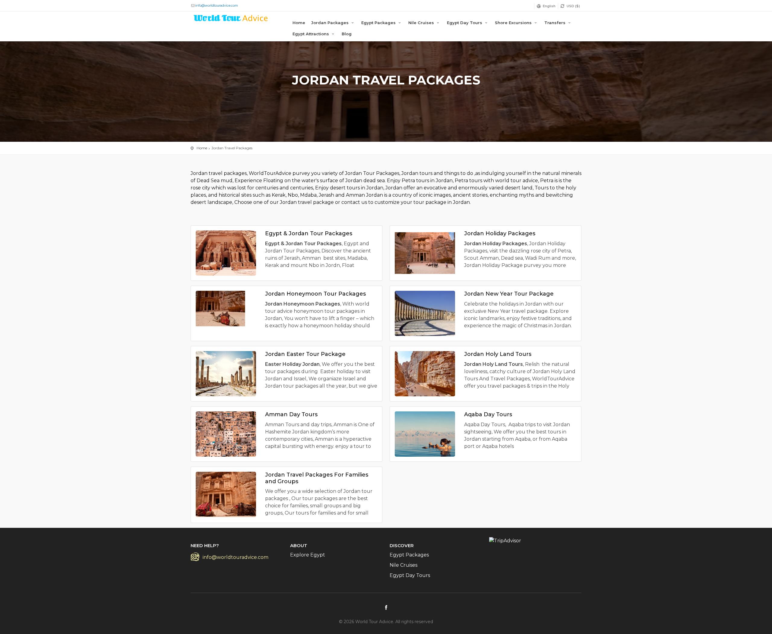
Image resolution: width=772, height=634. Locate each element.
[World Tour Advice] (231, 19)
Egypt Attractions (311, 33)
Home (299, 22)
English (549, 6)
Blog (347, 33)
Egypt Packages (379, 22)
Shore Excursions (514, 22)
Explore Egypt (307, 555)
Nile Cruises (421, 22)
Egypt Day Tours (465, 22)
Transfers (555, 22)
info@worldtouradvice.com (216, 5)
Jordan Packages (330, 22)
